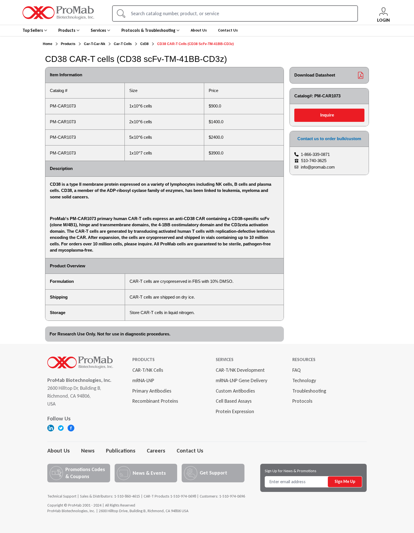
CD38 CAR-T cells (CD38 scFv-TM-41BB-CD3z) (195, 44)
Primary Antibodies (151, 391)
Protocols (302, 401)
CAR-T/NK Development (240, 370)
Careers (156, 450)
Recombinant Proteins (155, 401)
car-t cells (123, 44)
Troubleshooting (309, 391)
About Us (58, 450)
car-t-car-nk (94, 44)
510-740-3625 (313, 160)
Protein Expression (235, 411)
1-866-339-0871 (315, 154)
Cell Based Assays (233, 401)
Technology (304, 380)
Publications (120, 450)
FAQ (296, 370)
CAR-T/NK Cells (147, 370)
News (88, 450)
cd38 (144, 44)
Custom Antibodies (235, 391)
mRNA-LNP (143, 380)
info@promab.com (318, 167)
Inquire (327, 115)
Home (47, 44)
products (68, 44)
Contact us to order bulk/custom (329, 138)
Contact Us (190, 450)
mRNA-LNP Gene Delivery (241, 380)
